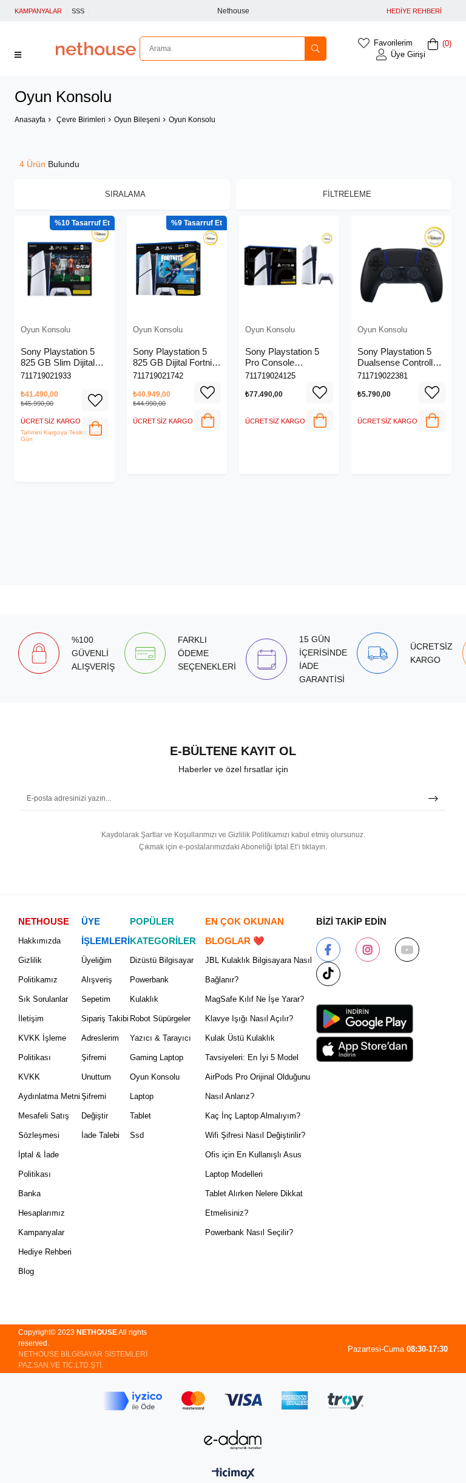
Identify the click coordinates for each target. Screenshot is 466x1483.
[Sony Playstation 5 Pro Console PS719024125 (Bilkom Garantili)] (289, 266)
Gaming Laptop (156, 1057)
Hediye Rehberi (45, 1251)
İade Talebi (100, 1135)
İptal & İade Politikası (38, 1164)
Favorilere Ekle (95, 400)
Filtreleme (347, 194)
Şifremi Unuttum (96, 1067)
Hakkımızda (39, 940)
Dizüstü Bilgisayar (162, 960)
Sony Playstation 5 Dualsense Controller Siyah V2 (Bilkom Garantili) (399, 357)
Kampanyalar (41, 1232)
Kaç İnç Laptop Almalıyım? (252, 1115)
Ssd (137, 1135)
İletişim (31, 1018)
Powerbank (149, 979)
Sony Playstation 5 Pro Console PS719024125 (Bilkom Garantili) (282, 357)
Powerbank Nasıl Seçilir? (249, 1232)
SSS (78, 11)
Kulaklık (144, 999)
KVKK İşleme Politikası (42, 1047)
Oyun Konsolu (155, 1076)
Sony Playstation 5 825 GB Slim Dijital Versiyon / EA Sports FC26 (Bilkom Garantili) (62, 357)
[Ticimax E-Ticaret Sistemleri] (233, 1474)
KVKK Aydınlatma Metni (49, 1086)
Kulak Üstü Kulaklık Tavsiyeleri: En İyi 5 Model (252, 1047)
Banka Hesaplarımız (41, 1203)
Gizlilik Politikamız (38, 970)
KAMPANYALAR (38, 11)
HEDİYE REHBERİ (414, 11)
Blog (26, 1271)
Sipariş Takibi (105, 1018)
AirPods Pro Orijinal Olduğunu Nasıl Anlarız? (257, 1086)
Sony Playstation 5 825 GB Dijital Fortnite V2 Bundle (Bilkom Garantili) (176, 357)
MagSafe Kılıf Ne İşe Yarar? (254, 999)
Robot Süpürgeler (160, 1018)
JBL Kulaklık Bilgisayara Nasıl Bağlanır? (258, 970)
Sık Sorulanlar (43, 999)
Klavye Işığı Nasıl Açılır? (249, 1018)
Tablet (140, 1115)
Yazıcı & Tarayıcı (160, 1038)
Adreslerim (100, 1038)
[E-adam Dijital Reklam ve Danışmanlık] (233, 1439)
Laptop (142, 1096)
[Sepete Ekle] (95, 428)
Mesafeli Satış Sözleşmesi (43, 1125)
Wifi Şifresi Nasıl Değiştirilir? (255, 1135)
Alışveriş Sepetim (96, 989)
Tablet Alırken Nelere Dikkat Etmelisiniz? (254, 1203)
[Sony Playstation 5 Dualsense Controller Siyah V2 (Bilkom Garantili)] (401, 266)
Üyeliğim (96, 960)
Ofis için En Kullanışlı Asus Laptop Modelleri (253, 1164)
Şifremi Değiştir (94, 1106)
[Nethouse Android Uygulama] (364, 1018)
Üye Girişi (408, 54)
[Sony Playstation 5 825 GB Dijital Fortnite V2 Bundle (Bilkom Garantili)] (177, 266)
